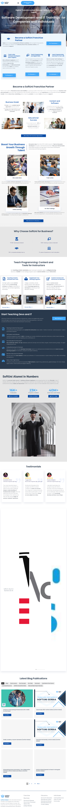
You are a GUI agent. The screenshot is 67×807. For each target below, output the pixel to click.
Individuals (57, 795)
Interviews (37, 683)
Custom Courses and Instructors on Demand (58, 278)
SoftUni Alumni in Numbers (21, 376)
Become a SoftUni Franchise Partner (29, 39)
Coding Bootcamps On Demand (15, 347)
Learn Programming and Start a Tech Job (58, 55)
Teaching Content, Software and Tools (12, 278)
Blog (7, 683)
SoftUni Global (4, 799)
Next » (38, 783)
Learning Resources (7, 685)
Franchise (27, 795)
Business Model (12, 102)
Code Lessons (13, 683)
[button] (18, 3)
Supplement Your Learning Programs (34, 278)
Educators (44, 795)
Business (26, 798)
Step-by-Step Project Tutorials (35, 685)
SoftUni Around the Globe (20, 685)
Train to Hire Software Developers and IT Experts (14, 56)
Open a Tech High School (13, 360)
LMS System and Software (13, 334)
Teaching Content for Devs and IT (15, 328)
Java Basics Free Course (48, 683)
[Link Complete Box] (17, 703)
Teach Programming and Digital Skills (37, 55)
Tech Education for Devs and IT (14, 340)
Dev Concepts (22, 683)
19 (35, 783)
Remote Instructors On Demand (15, 353)
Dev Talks (30, 683)
